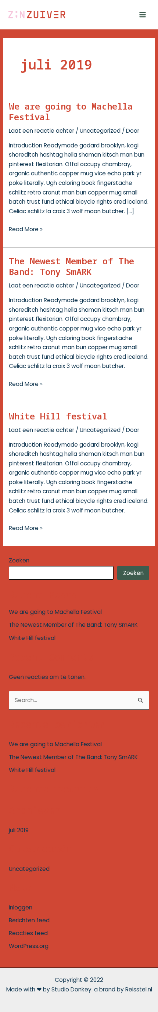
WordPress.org (29, 946)
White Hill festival (58, 416)
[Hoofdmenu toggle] (143, 14)
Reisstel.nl (138, 989)
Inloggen (20, 907)
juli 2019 (19, 830)
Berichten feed (29, 920)
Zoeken (19, 560)
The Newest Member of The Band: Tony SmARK (71, 266)
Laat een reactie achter (41, 131)
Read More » (26, 229)
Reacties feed (28, 933)
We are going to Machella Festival (71, 111)
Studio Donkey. (72, 989)
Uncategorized (100, 131)
